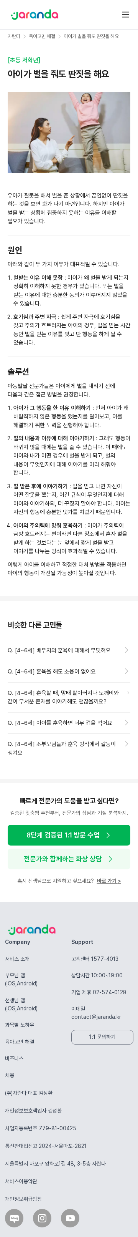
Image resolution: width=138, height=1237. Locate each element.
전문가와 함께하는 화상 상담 (63, 859)
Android (26, 983)
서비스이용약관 (21, 1181)
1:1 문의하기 (102, 1037)
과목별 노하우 (19, 1025)
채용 (9, 1075)
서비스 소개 (17, 959)
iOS (11, 983)
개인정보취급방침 (23, 1199)
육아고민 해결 (19, 1042)
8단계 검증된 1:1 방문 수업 (63, 835)
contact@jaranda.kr (96, 1017)
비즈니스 (14, 1058)
